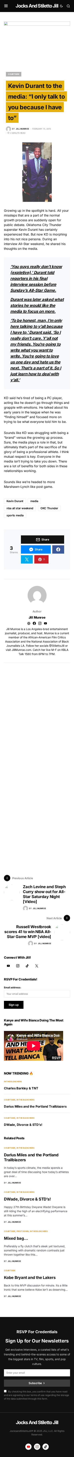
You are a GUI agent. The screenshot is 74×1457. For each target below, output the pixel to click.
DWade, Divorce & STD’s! (23, 1125)
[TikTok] (27, 965)
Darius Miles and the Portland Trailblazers (35, 1106)
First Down (23, 1231)
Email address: (12, 987)
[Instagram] (17, 965)
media (34, 501)
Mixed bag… (16, 1238)
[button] (6, 6)
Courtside (13, 74)
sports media (15, 515)
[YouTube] (8, 965)
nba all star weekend (20, 508)
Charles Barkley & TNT (21, 1088)
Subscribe (35, 1383)
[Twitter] (36, 965)
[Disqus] (37, 712)
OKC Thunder (49, 508)
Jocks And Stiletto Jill (37, 6)
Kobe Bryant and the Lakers (30, 1277)
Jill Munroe (37, 617)
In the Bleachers (13, 1081)
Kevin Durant (15, 501)
